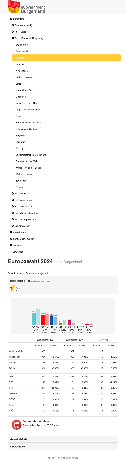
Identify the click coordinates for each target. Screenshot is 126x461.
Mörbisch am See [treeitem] (24, 90)
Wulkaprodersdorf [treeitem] (24, 174)
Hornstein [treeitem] (20, 64)
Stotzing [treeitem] (20, 148)
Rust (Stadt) (20, 31)
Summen (17, 245)
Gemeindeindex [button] (19, 439)
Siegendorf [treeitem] (21, 135)
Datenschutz (71, 457)
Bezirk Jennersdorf (24, 200)
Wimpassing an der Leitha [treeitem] (28, 167)
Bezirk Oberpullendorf (25, 219)
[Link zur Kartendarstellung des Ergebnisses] (16, 287)
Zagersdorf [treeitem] (21, 180)
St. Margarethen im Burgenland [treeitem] (31, 154)
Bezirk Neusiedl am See (26, 212)
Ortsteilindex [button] (17, 446)
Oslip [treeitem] (18, 116)
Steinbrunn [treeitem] (21, 141)
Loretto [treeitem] (19, 83)
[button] (10, 19)
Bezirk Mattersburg (24, 206)
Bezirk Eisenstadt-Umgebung (29, 38)
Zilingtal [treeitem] (19, 187)
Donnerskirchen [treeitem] (23, 51)
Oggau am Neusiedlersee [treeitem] (28, 109)
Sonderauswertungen (23, 238)
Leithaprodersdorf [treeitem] (24, 77)
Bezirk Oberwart (22, 225)
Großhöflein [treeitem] (21, 57)
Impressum (56, 457)
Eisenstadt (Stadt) (23, 25)
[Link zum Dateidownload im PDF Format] (17, 425)
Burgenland (18, 18)
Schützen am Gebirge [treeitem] (26, 128)
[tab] (63, 439)
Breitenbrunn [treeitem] (22, 44)
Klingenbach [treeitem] (22, 70)
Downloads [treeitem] (18, 251)
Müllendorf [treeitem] (21, 96)
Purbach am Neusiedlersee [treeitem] (29, 122)
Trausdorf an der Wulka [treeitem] (27, 161)
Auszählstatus (20, 232)
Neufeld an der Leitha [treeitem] (26, 103)
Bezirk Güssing (22, 193)
